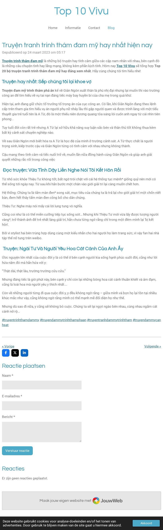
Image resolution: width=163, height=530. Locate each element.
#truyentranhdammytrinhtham (109, 320)
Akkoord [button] (146, 523)
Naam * (7, 375)
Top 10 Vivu (81, 11)
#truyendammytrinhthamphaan (63, 320)
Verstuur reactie (17, 451)
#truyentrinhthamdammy (20, 320)
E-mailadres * (12, 396)
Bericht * (8, 417)
